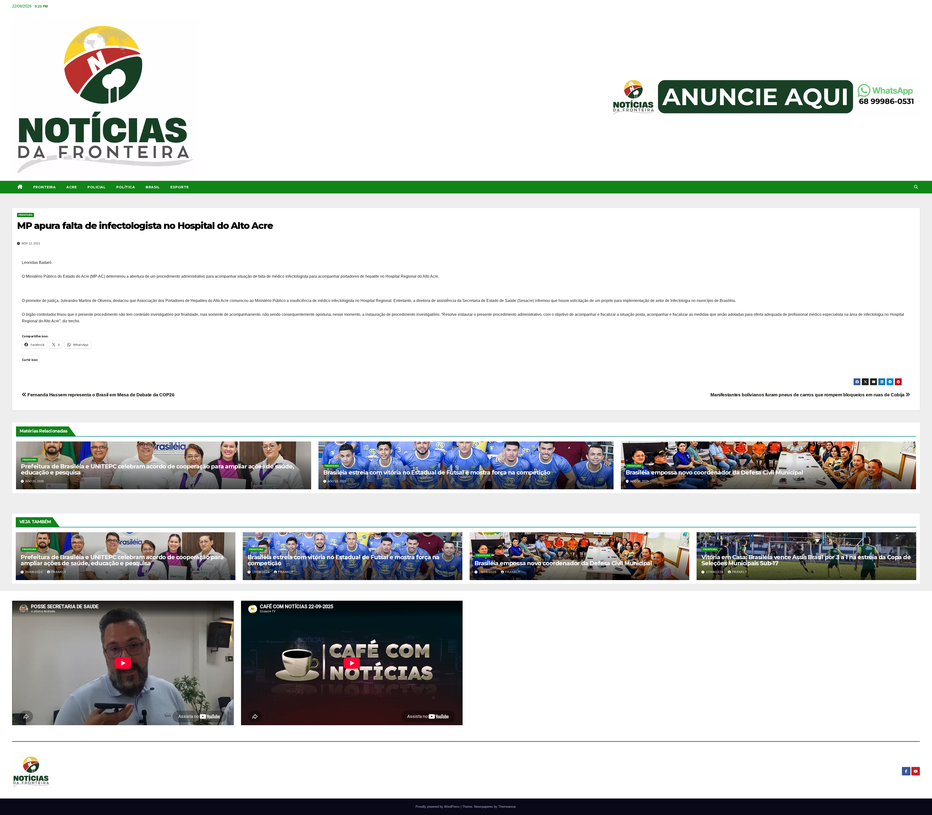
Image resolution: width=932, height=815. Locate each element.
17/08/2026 (715, 572)
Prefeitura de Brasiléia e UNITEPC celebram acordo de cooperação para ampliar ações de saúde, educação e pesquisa (157, 469)
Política (125, 187)
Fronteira (44, 187)
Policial (96, 187)
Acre (71, 187)
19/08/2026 (261, 572)
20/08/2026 (34, 572)
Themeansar (507, 806)
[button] (916, 187)
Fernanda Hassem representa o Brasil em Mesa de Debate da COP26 (100, 394)
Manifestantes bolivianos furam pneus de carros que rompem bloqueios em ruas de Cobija (808, 394)
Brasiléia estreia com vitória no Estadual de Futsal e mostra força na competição (436, 472)
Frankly (58, 572)
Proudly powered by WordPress (438, 806)
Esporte (179, 187)
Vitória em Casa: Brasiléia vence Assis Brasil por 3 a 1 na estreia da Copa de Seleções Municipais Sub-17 (806, 560)
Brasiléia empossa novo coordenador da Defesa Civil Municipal (714, 472)
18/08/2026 (488, 572)
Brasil (153, 187)
